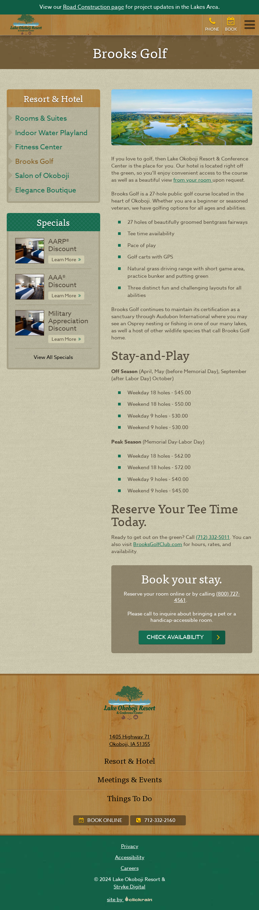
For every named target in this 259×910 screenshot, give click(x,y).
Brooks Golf (34, 161)
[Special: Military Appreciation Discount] (29, 323)
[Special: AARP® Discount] (29, 251)
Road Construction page (93, 7)
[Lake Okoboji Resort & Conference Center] (26, 24)
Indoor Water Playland (51, 132)
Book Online (104, 820)
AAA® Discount (62, 281)
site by (115, 899)
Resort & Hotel (129, 760)
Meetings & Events (129, 779)
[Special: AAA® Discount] (29, 287)
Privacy (129, 846)
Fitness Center (38, 146)
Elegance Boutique (45, 189)
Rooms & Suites (41, 118)
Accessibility (129, 857)
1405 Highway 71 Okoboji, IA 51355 (129, 740)
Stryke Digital (129, 886)
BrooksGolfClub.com (157, 544)
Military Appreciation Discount (68, 321)
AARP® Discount (62, 245)
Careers (130, 868)
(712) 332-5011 (213, 537)
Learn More (64, 259)
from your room (192, 180)
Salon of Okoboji (42, 175)
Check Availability (175, 637)
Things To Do (129, 798)
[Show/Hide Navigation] (249, 24)
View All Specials (53, 357)
